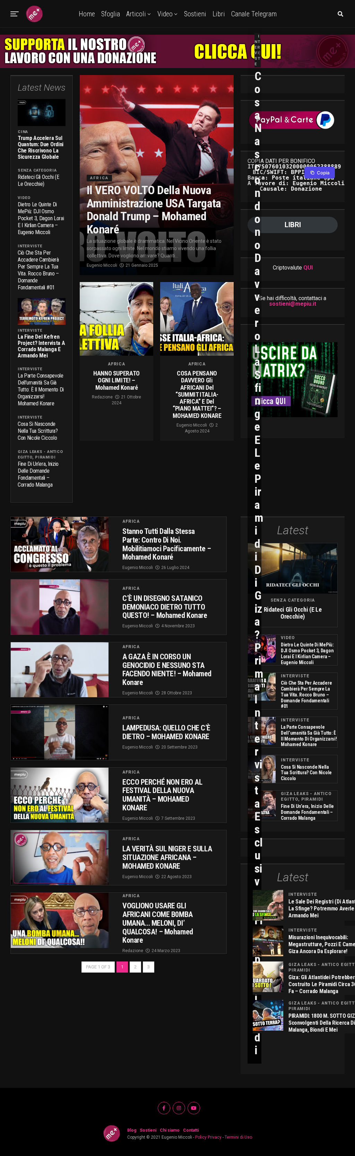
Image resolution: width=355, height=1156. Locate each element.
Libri (219, 14)
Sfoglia (110, 14)
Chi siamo (170, 1130)
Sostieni (195, 14)
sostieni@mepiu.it (292, 303)
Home (87, 14)
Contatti (191, 1130)
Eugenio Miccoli (102, 265)
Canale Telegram (254, 14)
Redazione (102, 397)
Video (165, 14)
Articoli (136, 14)
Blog (131, 1130)
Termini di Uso (238, 1137)
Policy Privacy (208, 1137)
